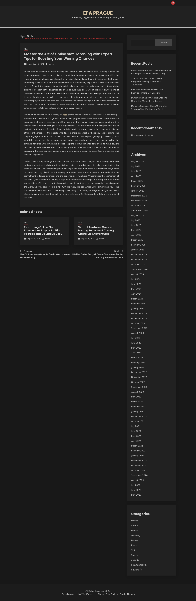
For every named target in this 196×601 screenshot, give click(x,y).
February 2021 (138, 450)
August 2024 (137, 274)
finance (134, 530)
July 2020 (135, 485)
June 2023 (136, 342)
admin (51, 64)
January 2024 (137, 308)
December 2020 (139, 460)
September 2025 (139, 210)
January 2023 (137, 367)
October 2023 (138, 323)
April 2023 (136, 352)
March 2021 (137, 445)
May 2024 (136, 289)
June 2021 (136, 431)
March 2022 (137, 401)
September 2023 (139, 328)
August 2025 (137, 215)
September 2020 (139, 475)
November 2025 (139, 200)
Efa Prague (98, 13)
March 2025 (137, 239)
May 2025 (136, 230)
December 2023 (139, 313)
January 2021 (137, 455)
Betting (134, 520)
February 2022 (138, 406)
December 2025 (139, 195)
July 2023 (135, 338)
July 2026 (135, 166)
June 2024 (136, 284)
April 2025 (136, 235)
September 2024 (139, 269)
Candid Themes (127, 594)
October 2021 (138, 421)
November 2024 (139, 259)
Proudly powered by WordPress (77, 594)
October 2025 (138, 205)
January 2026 (137, 190)
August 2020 (137, 480)
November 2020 (139, 465)
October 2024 (138, 264)
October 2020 (138, 470)
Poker (134, 545)
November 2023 (139, 318)
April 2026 (136, 176)
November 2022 (139, 377)
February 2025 (138, 244)
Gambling (135, 535)
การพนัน (135, 560)
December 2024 (139, 254)
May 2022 (136, 396)
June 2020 (136, 490)
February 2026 (138, 185)
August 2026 (137, 161)
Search (164, 42)
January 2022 (137, 411)
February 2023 (138, 362)
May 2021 (136, 436)
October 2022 (138, 382)
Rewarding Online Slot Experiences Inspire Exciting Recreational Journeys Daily (43, 230)
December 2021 (139, 416)
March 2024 (137, 298)
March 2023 (137, 357)
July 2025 (135, 220)
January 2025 (137, 249)
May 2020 (136, 494)
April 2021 (136, 441)
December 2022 (139, 372)
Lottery (134, 540)
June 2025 (136, 225)
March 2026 (137, 181)
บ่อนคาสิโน (136, 569)
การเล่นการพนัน (139, 564)
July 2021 (135, 426)
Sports (134, 555)
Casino (134, 525)
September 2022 (139, 387)
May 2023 (136, 347)
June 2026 (136, 171)
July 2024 (135, 279)
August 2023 (137, 333)
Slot (26, 49)
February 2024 (138, 303)
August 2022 (137, 392)
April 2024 (136, 293)
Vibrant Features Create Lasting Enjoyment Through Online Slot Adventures (96, 230)
